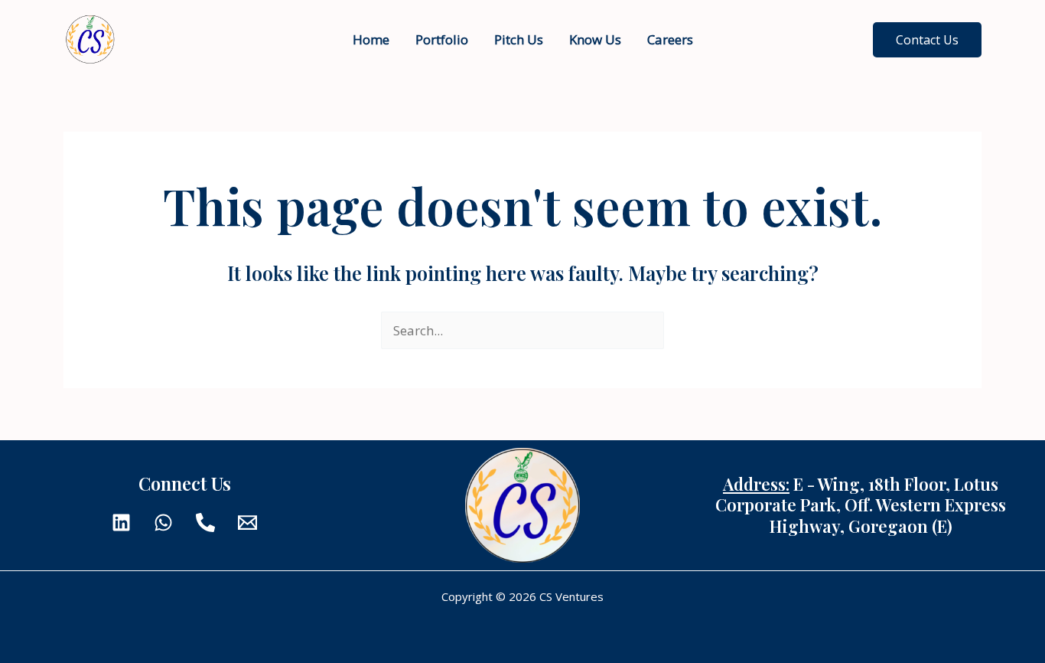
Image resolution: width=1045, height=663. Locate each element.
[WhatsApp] (163, 522)
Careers (670, 39)
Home (371, 39)
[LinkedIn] (121, 522)
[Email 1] (247, 522)
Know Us (595, 39)
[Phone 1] (205, 522)
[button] (927, 39)
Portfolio (441, 39)
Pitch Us (518, 39)
